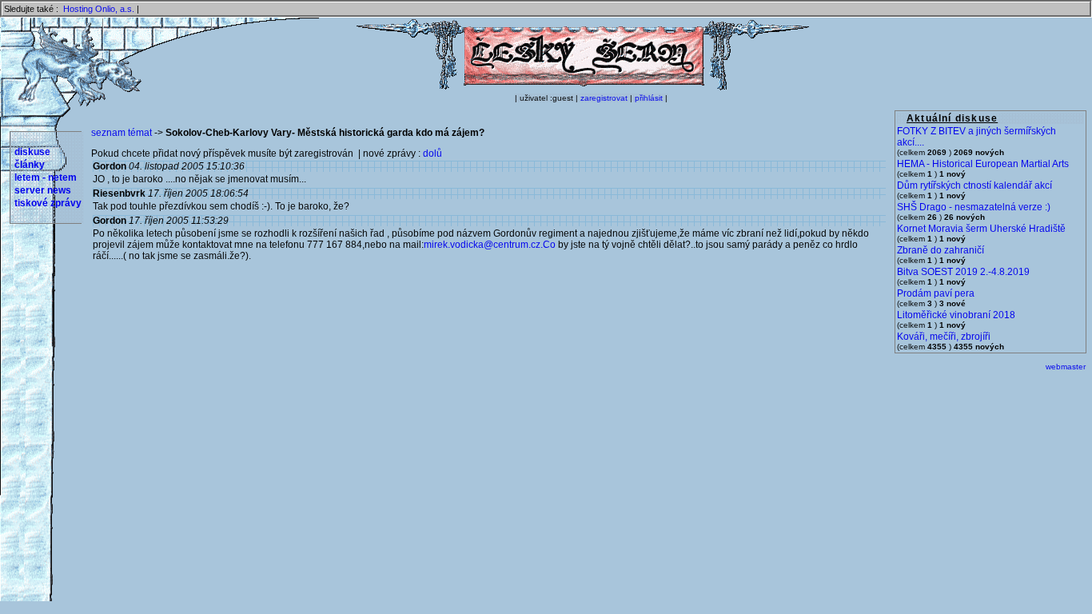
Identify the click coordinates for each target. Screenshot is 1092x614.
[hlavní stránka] (583, 87)
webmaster (1066, 366)
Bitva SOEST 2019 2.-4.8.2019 (963, 271)
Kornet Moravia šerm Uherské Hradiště (981, 228)
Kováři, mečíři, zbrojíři (943, 336)
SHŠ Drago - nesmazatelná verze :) (973, 207)
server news (42, 190)
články (29, 164)
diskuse (32, 151)
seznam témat (121, 132)
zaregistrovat (604, 98)
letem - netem (45, 177)
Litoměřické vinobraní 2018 (956, 315)
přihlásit (649, 98)
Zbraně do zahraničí (940, 250)
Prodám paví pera (935, 293)
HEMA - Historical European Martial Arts (983, 163)
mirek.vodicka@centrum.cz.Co (490, 244)
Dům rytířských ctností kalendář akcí (974, 185)
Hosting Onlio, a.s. (98, 9)
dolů (432, 153)
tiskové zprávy (48, 203)
